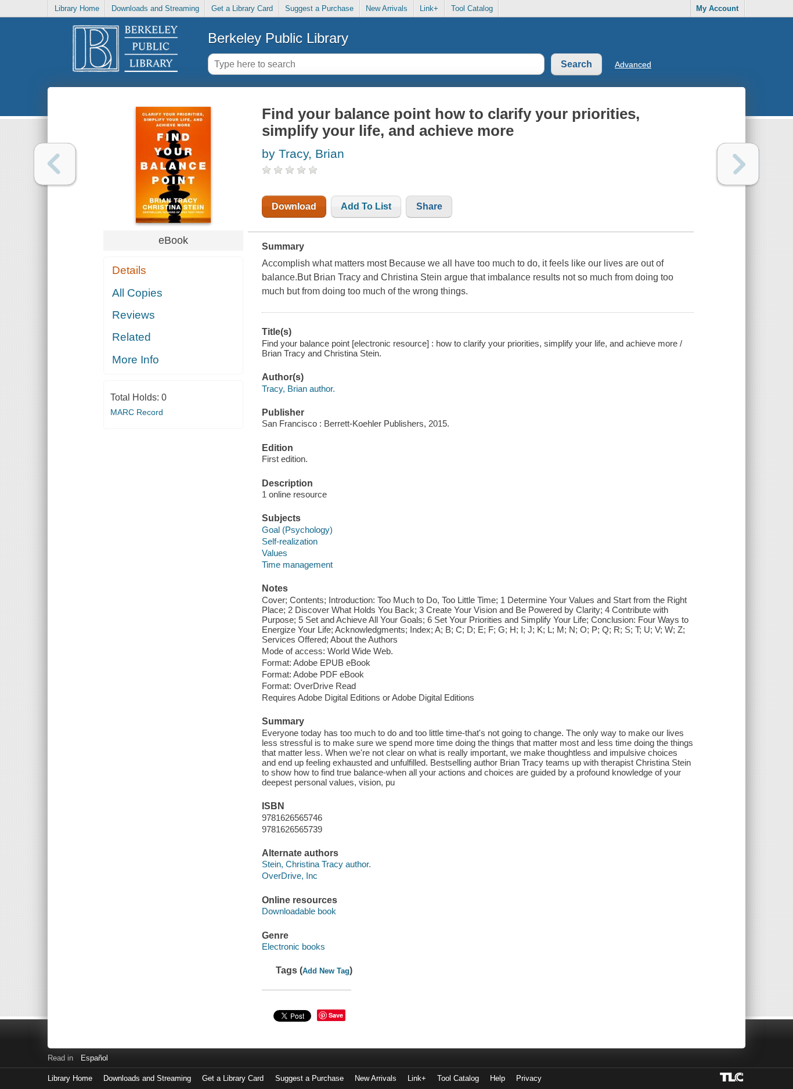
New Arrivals (387, 8)
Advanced (633, 64)
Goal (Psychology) (297, 530)
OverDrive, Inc (290, 876)
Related (131, 337)
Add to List (366, 206)
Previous (55, 164)
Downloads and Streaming (155, 8)
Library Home (77, 8)
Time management (297, 564)
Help (497, 1078)
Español (94, 1058)
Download (294, 206)
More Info (135, 360)
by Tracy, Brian (303, 153)
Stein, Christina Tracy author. (316, 864)
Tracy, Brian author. (298, 389)
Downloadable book (299, 911)
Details (129, 270)
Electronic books (293, 946)
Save (336, 1015)
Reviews (133, 315)
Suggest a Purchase (319, 8)
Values (274, 553)
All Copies (137, 293)
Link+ (429, 8)
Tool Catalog (472, 8)
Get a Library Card (242, 8)
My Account (717, 8)
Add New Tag (325, 971)
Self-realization (290, 541)
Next (738, 164)
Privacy (529, 1078)
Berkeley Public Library (278, 38)
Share (429, 206)
